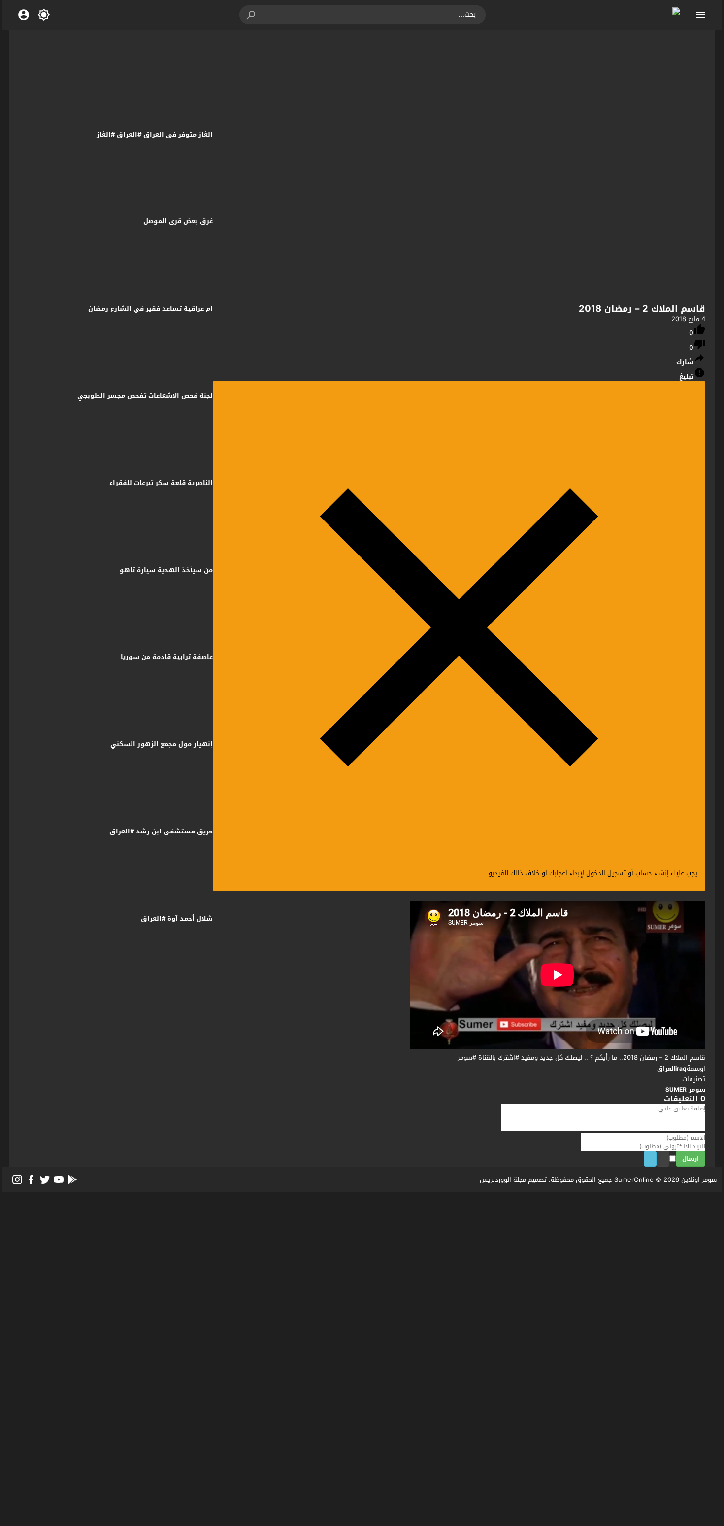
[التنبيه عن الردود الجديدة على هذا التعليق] (660, 1159)
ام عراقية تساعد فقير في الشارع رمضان (150, 308)
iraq (681, 1068)
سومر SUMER (685, 1089)
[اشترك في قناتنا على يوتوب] (59, 1179)
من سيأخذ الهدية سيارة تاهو (166, 570)
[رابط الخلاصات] (72, 1179)
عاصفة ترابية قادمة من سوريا (167, 657)
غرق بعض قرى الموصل (178, 221)
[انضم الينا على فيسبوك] (31, 1179)
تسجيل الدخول (606, 873)
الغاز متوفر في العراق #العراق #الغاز (155, 134)
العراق (666, 1068)
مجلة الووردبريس (503, 1180)
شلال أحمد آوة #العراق (177, 918)
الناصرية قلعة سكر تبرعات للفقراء (161, 483)
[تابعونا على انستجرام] (17, 1179)
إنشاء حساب (652, 873)
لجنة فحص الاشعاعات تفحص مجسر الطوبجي (145, 395)
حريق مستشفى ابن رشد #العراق (161, 831)
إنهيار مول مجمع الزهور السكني (161, 744)
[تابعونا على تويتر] (45, 1179)
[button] (251, 14)
